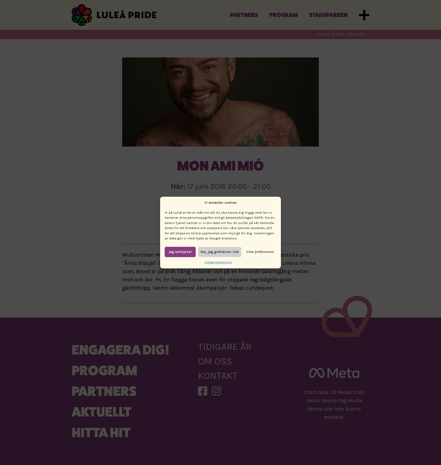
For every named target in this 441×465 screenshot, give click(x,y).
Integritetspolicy (218, 262)
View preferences (260, 252)
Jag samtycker (180, 252)
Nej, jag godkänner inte (220, 252)
